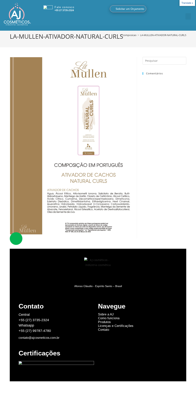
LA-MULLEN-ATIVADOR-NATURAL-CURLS (163, 35)
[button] (188, 16)
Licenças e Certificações (115, 326)
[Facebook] (187, 7)
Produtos (104, 322)
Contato (103, 330)
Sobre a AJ (106, 314)
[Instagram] (182, 7)
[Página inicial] (118, 35)
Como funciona (108, 318)
